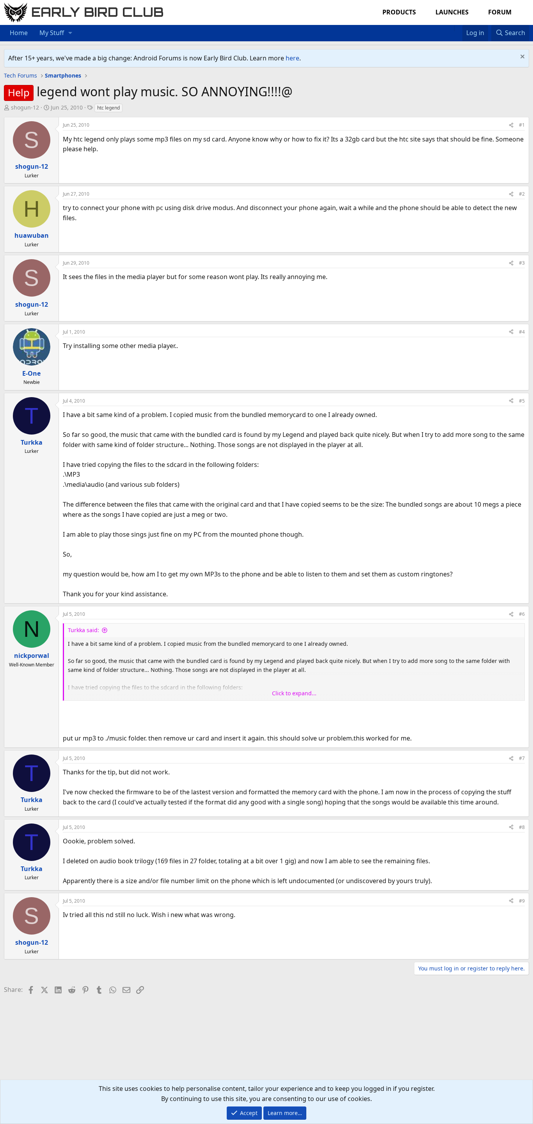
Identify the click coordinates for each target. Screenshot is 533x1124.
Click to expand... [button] (294, 693)
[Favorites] (458, 28)
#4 (522, 332)
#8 (522, 827)
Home (19, 32)
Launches (452, 12)
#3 (522, 263)
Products (399, 12)
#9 (522, 901)
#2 (522, 194)
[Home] (450, 28)
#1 (522, 125)
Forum (500, 12)
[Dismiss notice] (521, 57)
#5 (522, 401)
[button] (70, 33)
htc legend (108, 107)
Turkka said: (83, 630)
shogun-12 (25, 107)
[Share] (511, 125)
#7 (522, 758)
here (292, 58)
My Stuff (51, 32)
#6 (522, 614)
